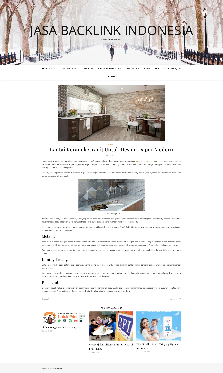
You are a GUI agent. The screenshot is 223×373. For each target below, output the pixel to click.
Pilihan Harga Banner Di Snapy (59, 327)
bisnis (147, 68)
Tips (157, 68)
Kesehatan (133, 68)
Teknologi (170, 68)
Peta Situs (51, 68)
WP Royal (58, 368)
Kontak (112, 76)
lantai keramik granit (145, 161)
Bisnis (46, 299)
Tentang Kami (69, 68)
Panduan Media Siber (110, 68)
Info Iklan (88, 68)
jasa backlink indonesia (111, 30)
